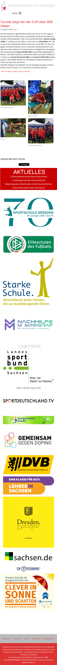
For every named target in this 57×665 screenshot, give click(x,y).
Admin (15, 29)
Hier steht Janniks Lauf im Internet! (17, 71)
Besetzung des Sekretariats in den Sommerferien (28, 184)
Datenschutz (48, 639)
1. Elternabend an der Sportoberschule (28, 176)
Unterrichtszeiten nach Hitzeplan (28, 187)
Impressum (36, 639)
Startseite (6, 639)
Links (26, 639)
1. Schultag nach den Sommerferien (28, 180)
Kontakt (17, 639)
